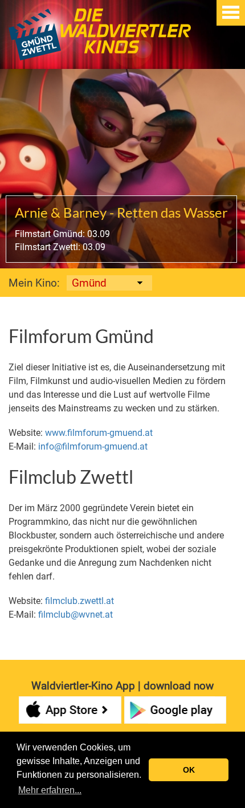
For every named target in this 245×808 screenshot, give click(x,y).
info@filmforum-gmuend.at (93, 446)
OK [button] (189, 769)
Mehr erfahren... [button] (49, 790)
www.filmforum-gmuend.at (99, 432)
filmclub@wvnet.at (75, 614)
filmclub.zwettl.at (79, 600)
